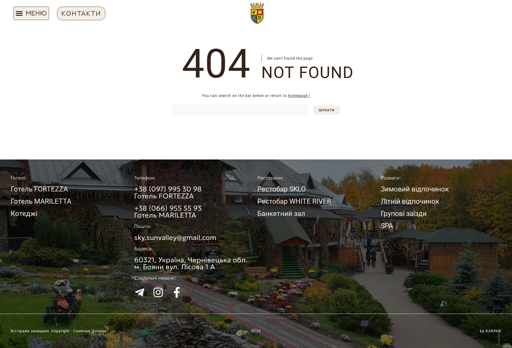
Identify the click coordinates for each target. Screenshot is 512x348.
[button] (31, 13)
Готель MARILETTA (41, 201)
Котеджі (24, 214)
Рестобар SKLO (281, 189)
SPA (387, 226)
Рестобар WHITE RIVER (294, 201)
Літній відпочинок (410, 201)
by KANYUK (490, 331)
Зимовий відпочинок (415, 189)
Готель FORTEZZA (39, 189)
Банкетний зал (281, 214)
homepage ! (299, 95)
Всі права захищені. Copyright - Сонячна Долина (59, 331)
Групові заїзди (404, 214)
